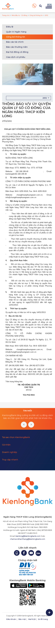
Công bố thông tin (15, 37)
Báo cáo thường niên (17, 47)
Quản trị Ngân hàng (16, 32)
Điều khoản (11, 619)
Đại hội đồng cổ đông (17, 52)
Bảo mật (22, 619)
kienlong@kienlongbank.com (28, 536)
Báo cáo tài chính (15, 42)
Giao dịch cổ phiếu (15, 57)
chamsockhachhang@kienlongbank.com (27, 539)
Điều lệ (9, 26)
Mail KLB (32, 619)
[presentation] (24, 425)
